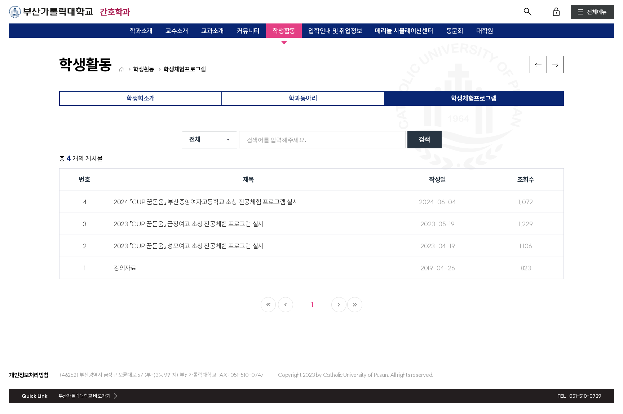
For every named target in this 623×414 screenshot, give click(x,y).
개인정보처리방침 (29, 375)
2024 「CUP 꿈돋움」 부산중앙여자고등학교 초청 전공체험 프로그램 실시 (206, 202)
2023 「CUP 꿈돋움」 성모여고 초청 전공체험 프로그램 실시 (189, 246)
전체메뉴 (597, 12)
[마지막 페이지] (355, 304)
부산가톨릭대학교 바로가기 (84, 395)
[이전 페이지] (285, 304)
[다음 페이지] (339, 304)
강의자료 (125, 268)
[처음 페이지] (268, 304)
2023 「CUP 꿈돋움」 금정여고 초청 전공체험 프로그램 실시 (189, 224)
